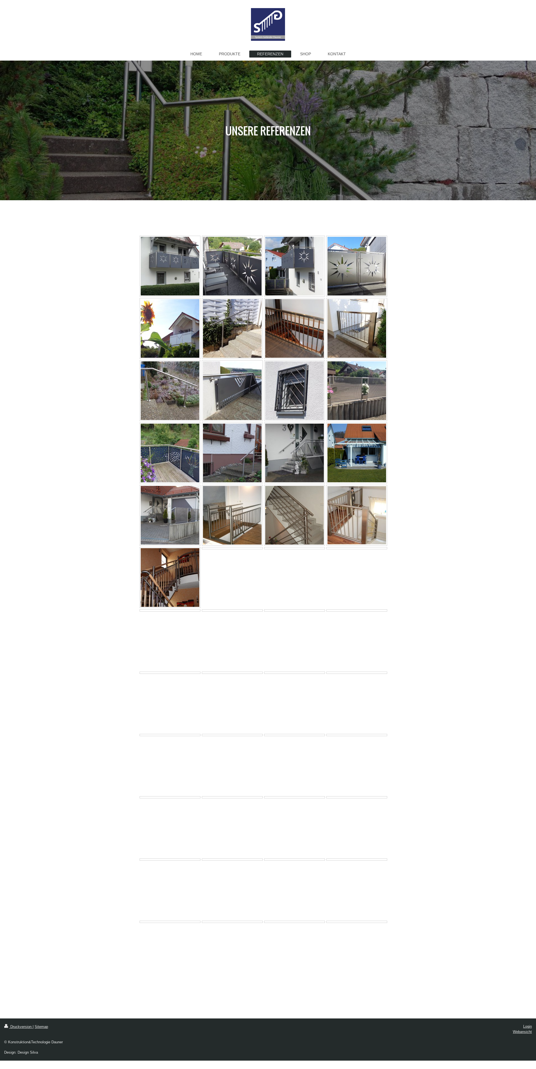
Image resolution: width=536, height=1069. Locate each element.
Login (527, 1026)
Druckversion (21, 1027)
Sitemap (41, 1027)
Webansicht (522, 1032)
